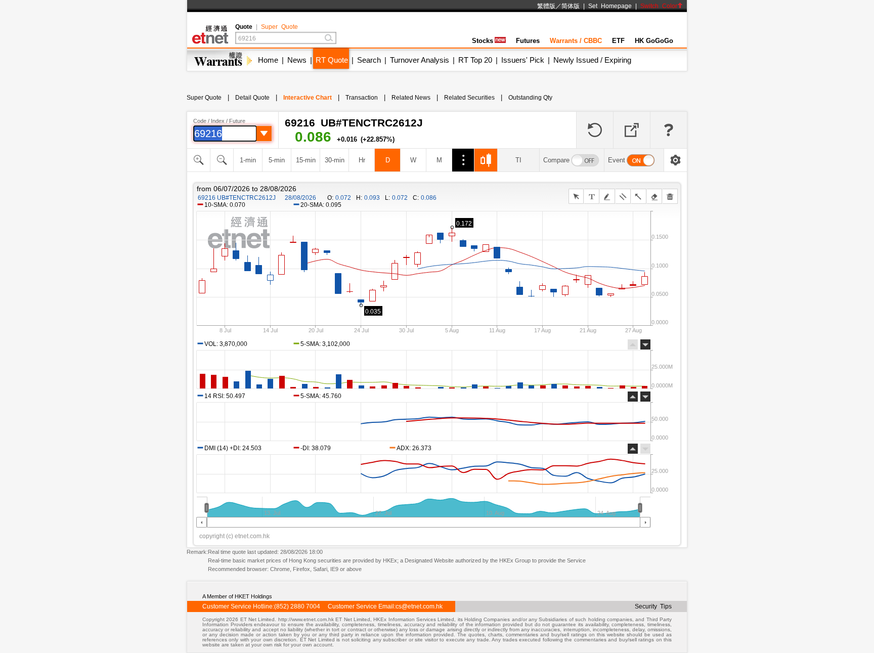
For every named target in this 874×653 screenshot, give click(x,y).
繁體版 (546, 6)
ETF (618, 41)
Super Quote (279, 26)
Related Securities (469, 97)
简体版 (570, 6)
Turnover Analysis (419, 60)
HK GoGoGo (654, 41)
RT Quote (332, 60)
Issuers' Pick (522, 60)
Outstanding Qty (530, 97)
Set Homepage (610, 6)
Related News (410, 97)
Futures (528, 41)
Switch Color (658, 6)
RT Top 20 (475, 60)
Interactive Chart (307, 97)
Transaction (361, 97)
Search (369, 60)
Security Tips (653, 606)
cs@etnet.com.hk (419, 606)
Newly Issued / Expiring (592, 60)
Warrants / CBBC (576, 41)
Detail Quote (252, 97)
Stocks (482, 41)
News (297, 60)
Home (268, 60)
